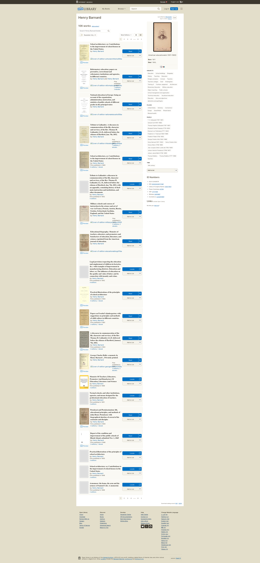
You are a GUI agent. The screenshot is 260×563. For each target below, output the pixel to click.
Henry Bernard (113, 79)
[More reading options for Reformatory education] (140, 81)
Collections (103, 523)
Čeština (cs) (165, 517)
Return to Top (104, 527)
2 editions (93, 492)
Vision (81, 514)
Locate (132, 184)
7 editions (117, 87)
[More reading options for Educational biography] (140, 245)
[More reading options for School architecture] (140, 55)
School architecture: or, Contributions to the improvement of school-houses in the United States (105, 468)
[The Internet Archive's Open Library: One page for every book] (87, 8)
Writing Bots (124, 521)
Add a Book (144, 521)
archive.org (128, 559)
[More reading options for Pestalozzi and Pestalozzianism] (140, 419)
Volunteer (82, 517)
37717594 (155, 191)
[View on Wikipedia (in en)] (161, 67)
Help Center (144, 514)
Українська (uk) (166, 545)
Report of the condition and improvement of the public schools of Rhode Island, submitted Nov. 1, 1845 (104, 435)
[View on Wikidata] (164, 67)
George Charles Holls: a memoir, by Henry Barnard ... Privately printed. (104, 356)
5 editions (93, 198)
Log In (166, 9)
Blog (80, 523)
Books (102, 517)
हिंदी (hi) (163, 527)
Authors (102, 519)
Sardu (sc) (164, 540)
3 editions (93, 324)
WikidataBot (168, 17)
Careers (81, 521)
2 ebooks (117, 89)
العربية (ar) (164, 514)
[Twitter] (146, 526)
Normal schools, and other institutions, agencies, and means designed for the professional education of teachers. (105, 395)
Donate (163, 2)
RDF (176, 503)
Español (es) (165, 523)
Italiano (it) (164, 532)
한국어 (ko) (164, 534)
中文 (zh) (164, 547)
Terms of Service (84, 525)
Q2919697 (157, 194)
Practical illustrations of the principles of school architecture (105, 293)
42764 (162, 189)
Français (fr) (165, 525)
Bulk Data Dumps (125, 519)
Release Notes (145, 523)
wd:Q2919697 (160, 197)
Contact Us (144, 517)
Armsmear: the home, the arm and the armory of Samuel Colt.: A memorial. (104, 484)
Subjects (102, 521)
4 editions (93, 282)
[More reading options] (140, 51)
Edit (174, 17)
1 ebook (100, 167)
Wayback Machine (118, 559)
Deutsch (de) (165, 519)
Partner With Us (84, 519)
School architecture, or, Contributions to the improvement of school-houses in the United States (105, 158)
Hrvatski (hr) (165, 529)
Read (130, 51)
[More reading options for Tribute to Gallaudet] (140, 138)
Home (101, 514)
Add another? (95, 26)
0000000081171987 (158, 184)
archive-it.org (139, 559)
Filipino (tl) (164, 549)
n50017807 (168, 186)
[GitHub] (150, 526)
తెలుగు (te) (164, 542)
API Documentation (126, 517)
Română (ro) (165, 538)
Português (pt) (165, 536)
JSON (180, 503)
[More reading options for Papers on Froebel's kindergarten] (140, 320)
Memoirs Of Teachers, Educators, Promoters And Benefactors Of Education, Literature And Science (103, 379)
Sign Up (174, 9)
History (170, 18)
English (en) (165, 521)
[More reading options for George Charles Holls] (140, 364)
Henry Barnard (98, 51)
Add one (156, 205)
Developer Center (125, 514)
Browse (121, 9)
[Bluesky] (142, 526)
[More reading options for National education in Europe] (140, 108)
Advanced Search (105, 525)
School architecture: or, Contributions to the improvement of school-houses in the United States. (105, 46)
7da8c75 (178, 558)
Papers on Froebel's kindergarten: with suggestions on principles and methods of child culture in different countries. (105, 316)
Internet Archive (108, 557)
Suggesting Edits (146, 519)
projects (103, 559)
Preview (85, 62)
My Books (106, 9)
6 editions (93, 167)
